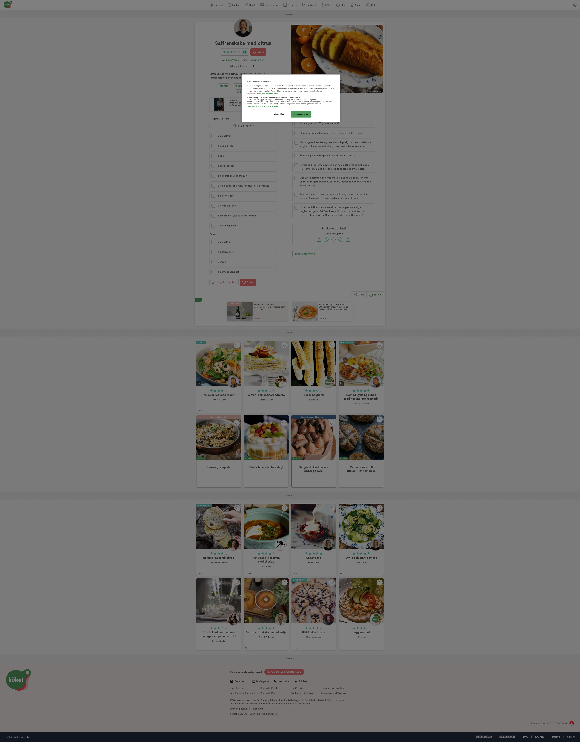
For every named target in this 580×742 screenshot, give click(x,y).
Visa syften (279, 114)
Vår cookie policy (270, 94)
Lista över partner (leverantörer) (262, 106)
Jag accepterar (301, 114)
